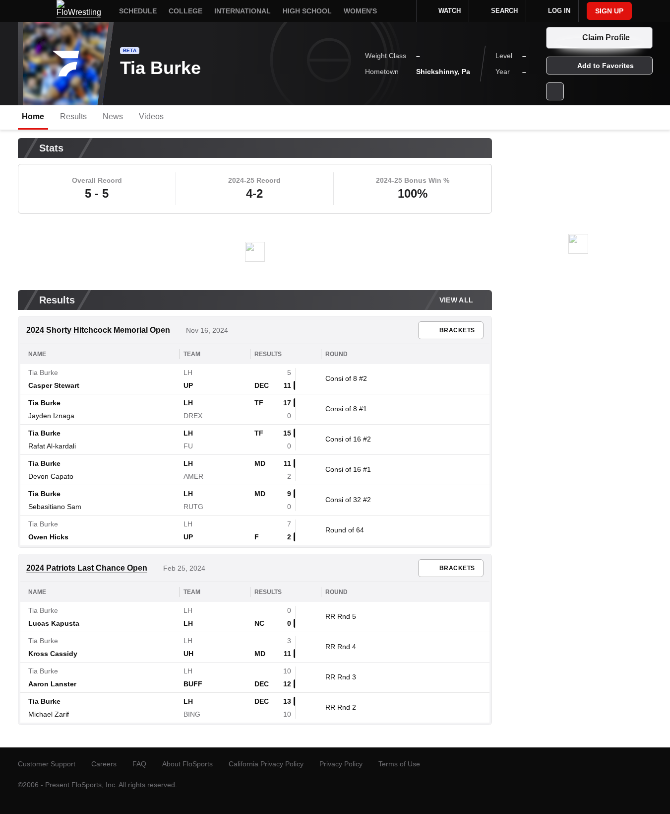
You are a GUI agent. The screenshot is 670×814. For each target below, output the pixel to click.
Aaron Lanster (52, 684)
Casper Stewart (53, 385)
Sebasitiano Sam (54, 507)
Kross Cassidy (52, 654)
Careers (104, 764)
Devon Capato (50, 476)
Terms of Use (399, 764)
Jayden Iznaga (51, 416)
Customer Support (46, 764)
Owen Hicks (48, 537)
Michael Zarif (48, 714)
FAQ (139, 764)
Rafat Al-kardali (52, 446)
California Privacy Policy (266, 764)
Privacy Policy (341, 764)
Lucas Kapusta (53, 623)
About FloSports (187, 764)
